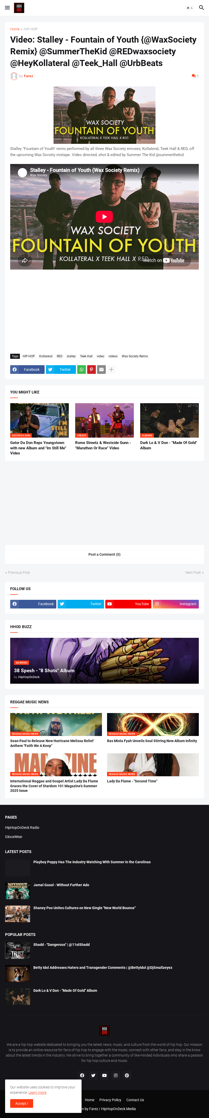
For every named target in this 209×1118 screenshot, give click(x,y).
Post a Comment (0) (104, 554)
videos (113, 356)
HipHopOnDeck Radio (22, 827)
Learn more (37, 1092)
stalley (71, 356)
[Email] (101, 369)
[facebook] (82, 1075)
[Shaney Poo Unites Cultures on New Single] (17, 914)
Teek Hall (86, 356)
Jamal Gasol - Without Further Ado (61, 885)
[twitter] (93, 1075)
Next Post (193, 572)
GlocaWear (13, 837)
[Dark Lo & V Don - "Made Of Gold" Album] (17, 996)
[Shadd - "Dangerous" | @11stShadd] (17, 950)
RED (59, 356)
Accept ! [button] (21, 1103)
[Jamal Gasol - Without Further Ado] (17, 891)
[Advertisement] (104, 311)
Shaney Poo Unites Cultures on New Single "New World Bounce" (84, 908)
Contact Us (135, 1100)
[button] (7, 8)
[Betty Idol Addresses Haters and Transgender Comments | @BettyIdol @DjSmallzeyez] (17, 973)
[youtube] (104, 1075)
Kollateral (46, 356)
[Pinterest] (91, 369)
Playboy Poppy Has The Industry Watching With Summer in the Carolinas (92, 862)
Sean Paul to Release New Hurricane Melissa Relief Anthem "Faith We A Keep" (52, 743)
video (100, 356)
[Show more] (111, 369)
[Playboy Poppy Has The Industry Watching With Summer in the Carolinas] (17, 868)
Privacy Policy (110, 1100)
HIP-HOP (31, 29)
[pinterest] (127, 1075)
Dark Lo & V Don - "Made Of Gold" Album (168, 445)
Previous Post (19, 572)
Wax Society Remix (135, 356)
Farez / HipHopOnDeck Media (112, 1109)
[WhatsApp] (81, 369)
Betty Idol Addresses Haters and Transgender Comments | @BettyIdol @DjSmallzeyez (102, 967)
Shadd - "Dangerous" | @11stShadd (61, 945)
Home (15, 29)
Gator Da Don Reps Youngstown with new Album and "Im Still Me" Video (38, 447)
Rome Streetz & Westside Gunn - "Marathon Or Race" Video (103, 445)
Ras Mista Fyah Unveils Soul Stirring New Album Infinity (152, 741)
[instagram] (115, 1075)
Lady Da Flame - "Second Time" (132, 781)
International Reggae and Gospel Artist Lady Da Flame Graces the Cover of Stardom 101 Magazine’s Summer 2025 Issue (54, 786)
